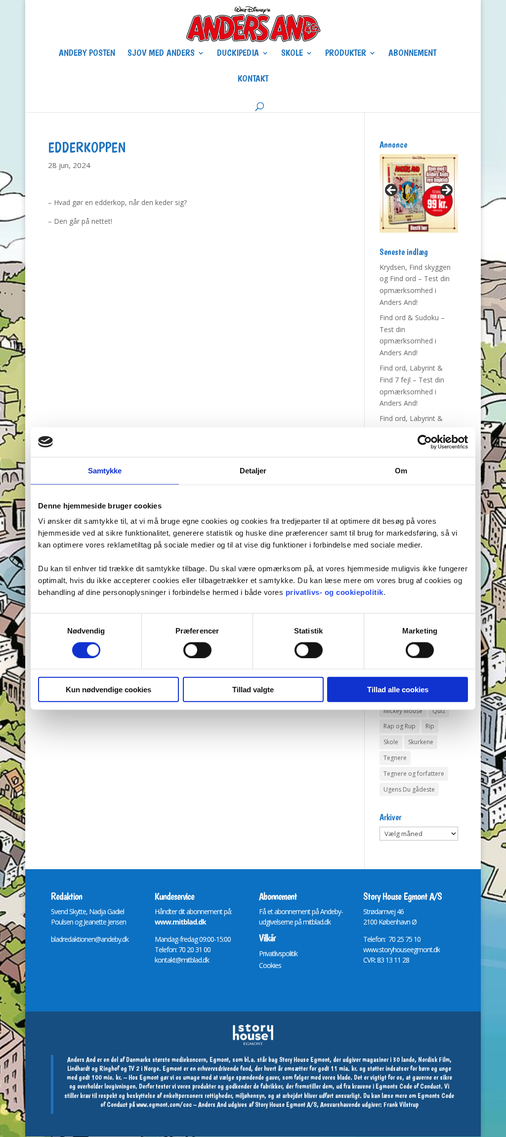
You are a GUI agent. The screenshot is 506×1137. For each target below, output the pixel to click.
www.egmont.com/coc (164, 1104)
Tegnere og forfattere (413, 773)
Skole (292, 53)
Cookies (270, 965)
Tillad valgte (253, 689)
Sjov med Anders (161, 53)
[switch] (197, 650)
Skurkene (420, 742)
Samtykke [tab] (105, 470)
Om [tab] (401, 470)
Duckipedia (238, 53)
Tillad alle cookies (397, 689)
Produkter (345, 53)
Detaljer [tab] (253, 470)
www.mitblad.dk (180, 921)
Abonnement (412, 53)
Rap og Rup (399, 726)
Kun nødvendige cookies (108, 689)
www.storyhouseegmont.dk (401, 949)
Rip (429, 726)
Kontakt (253, 79)
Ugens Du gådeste (409, 789)
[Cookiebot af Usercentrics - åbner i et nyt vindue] (424, 441)
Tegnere (395, 758)
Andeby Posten (87, 53)
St (366, 911)
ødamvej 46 (387, 911)
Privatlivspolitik (278, 953)
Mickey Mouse (402, 711)
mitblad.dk (317, 921)
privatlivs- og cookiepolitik (334, 592)
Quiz (438, 711)
